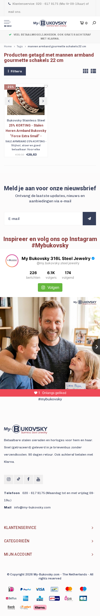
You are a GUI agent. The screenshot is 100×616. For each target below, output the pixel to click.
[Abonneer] (89, 218)
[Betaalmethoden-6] (11, 598)
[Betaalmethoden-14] (40, 607)
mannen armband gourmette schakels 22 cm (57, 46)
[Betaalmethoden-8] (40, 598)
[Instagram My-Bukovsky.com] (8, 479)
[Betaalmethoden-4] (69, 589)
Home (8, 46)
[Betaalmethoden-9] (54, 598)
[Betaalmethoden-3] (54, 589)
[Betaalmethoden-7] (25, 598)
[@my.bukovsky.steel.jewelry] (12, 260)
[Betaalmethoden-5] (83, 589)
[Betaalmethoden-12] (11, 607)
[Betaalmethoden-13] (25, 607)
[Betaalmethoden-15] (25, 589)
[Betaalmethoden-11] (83, 598)
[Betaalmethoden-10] (69, 598)
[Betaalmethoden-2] (40, 589)
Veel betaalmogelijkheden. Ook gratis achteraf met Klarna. (52, 36)
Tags (20, 46)
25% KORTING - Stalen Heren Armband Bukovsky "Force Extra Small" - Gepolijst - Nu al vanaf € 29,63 (26, 131)
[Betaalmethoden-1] (11, 589)
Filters (16, 71)
